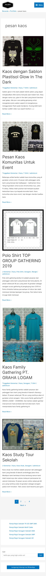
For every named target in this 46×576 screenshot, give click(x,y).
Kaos (21, 88)
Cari (3, 552)
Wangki (34, 272)
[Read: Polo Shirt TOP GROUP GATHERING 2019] (23, 230)
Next (23, 505)
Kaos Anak (20, 466)
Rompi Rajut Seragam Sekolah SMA (22, 531)
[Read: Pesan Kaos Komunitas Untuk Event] (23, 136)
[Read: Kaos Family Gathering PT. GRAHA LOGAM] (23, 335)
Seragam (27, 272)
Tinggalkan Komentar (10, 88)
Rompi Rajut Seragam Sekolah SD (21, 538)
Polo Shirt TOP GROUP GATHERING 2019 (21, 260)
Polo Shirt (20, 272)
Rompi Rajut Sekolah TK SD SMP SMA (23, 524)
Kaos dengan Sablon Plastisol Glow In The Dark (22, 76)
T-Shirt (25, 88)
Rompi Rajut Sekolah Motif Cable (21, 527)
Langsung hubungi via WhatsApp (23, 567)
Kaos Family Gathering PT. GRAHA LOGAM (17, 372)
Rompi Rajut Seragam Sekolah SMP (22, 534)
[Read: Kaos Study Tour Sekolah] (23, 434)
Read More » (6, 114)
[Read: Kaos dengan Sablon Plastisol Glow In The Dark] (23, 51)
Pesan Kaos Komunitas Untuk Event (18, 162)
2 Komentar (6, 272)
